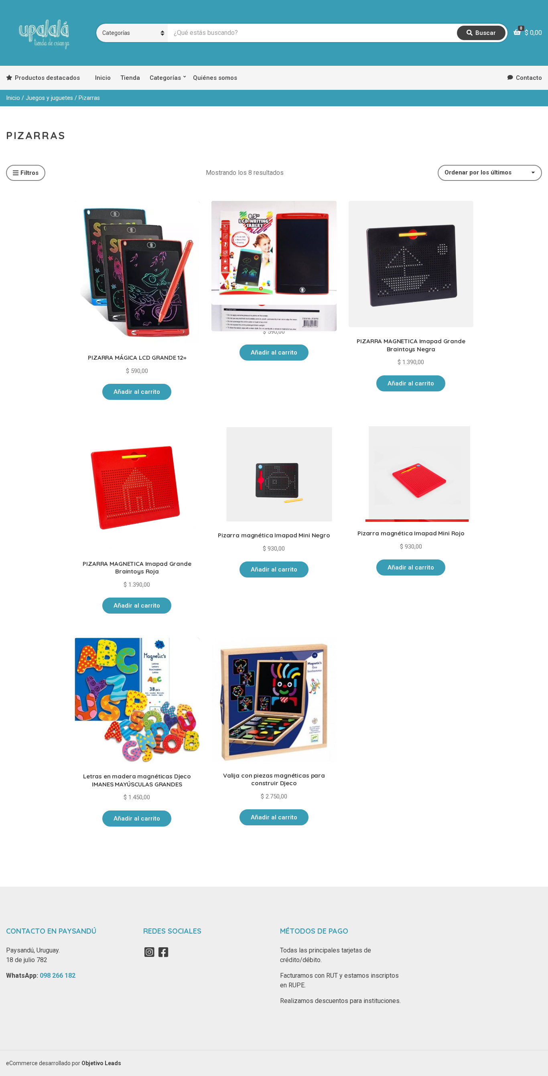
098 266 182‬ (57, 975)
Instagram (149, 952)
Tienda (130, 77)
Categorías (165, 77)
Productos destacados (47, 77)
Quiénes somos (215, 77)
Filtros (29, 172)
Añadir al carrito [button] (137, 391)
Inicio (103, 77)
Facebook (163, 952)
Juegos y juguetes (49, 98)
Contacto (529, 77)
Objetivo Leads (101, 1063)
